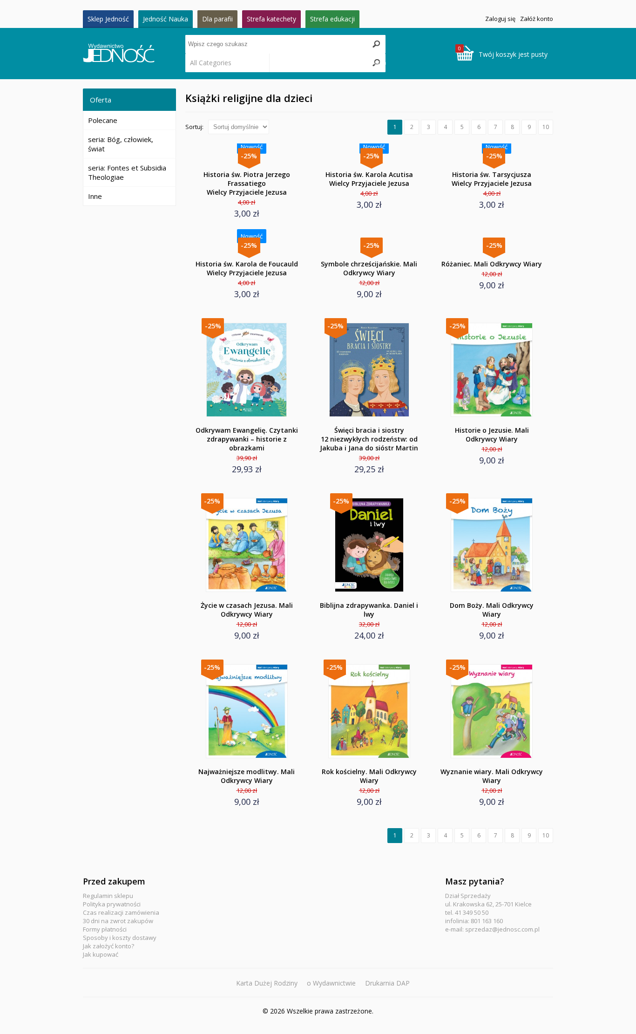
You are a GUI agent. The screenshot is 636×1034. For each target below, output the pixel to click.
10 (545, 127)
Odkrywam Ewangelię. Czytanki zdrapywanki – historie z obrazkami (247, 439)
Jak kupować (100, 954)
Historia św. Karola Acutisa (369, 179)
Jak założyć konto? (108, 946)
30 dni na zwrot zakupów (118, 921)
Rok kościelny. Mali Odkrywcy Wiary (369, 776)
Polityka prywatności (112, 904)
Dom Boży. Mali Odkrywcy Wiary (492, 610)
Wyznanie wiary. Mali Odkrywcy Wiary (491, 776)
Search (376, 62)
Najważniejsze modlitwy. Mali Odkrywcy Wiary (246, 776)
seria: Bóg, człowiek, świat (120, 144)
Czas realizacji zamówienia (121, 912)
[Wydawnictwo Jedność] (134, 53)
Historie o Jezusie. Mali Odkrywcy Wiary (492, 434)
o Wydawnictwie (331, 983)
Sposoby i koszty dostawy (119, 937)
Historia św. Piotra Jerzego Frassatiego (246, 183)
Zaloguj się (500, 18)
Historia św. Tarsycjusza (492, 179)
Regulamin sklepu (108, 895)
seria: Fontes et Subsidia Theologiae (127, 172)
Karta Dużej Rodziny (267, 983)
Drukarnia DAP (387, 983)
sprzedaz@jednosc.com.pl (502, 929)
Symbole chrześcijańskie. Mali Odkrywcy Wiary (369, 268)
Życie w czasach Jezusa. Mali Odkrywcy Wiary (247, 610)
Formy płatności (105, 929)
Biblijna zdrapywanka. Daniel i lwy (369, 610)
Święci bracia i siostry (369, 439)
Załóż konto (536, 18)
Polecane (102, 120)
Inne (95, 196)
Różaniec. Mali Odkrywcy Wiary (491, 263)
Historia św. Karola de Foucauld (247, 268)
